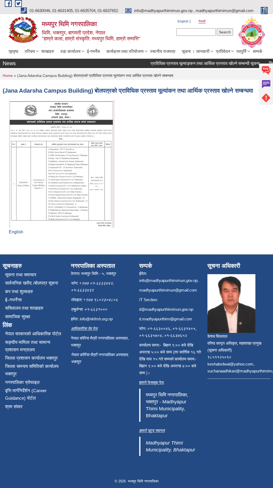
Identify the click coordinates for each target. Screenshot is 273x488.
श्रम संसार (13, 406)
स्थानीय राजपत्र (162, 51)
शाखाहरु (47, 51)
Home (8, 75)
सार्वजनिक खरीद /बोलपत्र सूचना (31, 283)
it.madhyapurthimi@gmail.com (165, 319)
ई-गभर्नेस (93, 51)
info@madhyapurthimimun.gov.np (168, 280)
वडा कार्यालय (71, 51)
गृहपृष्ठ (13, 51)
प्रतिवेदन (223, 51)
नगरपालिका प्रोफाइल (22, 382)
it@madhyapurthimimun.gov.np (166, 309)
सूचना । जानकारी (196, 51)
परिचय (30, 51)
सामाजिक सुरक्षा (17, 316)
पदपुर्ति (241, 51)
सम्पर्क (257, 51)
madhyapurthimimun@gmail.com (168, 290)
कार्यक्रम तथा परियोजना (125, 51)
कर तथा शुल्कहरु (19, 291)
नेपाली (202, 21)
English (183, 21)
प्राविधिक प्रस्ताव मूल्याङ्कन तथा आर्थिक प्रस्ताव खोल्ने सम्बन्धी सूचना (201, 63)
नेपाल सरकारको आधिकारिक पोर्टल (33, 333)
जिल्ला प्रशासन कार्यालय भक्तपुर (31, 358)
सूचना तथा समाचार (20, 274)
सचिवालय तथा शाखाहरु (24, 308)
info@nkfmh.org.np (96, 319)
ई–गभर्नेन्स (13, 299)
